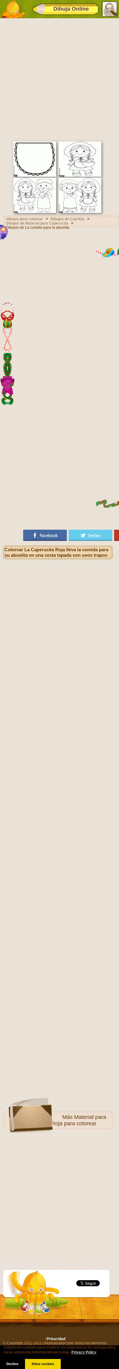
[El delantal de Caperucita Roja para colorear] (34, 175)
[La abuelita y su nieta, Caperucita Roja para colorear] (80, 212)
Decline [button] (12, 1364)
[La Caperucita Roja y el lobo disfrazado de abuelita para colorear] (34, 212)
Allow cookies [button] (42, 1364)
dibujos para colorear (24, 219)
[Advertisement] (59, 79)
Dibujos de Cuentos (68, 219)
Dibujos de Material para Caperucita (37, 223)
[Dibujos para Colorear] (13, 9)
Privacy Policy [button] (83, 1352)
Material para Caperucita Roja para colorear (64, 1120)
